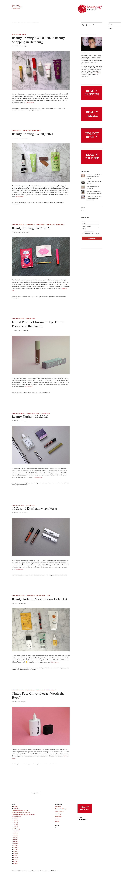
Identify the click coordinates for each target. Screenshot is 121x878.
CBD (20, 668)
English (57, 819)
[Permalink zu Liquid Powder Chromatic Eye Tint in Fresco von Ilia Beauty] (41, 373)
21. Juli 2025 (15, 46)
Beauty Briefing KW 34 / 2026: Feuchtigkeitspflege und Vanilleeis (94, 176)
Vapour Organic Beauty (21, 484)
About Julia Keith (59, 811)
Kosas (27, 108)
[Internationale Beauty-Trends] (91, 121)
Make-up (35, 764)
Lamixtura (61, 202)
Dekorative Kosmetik (18, 224)
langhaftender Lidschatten (38, 575)
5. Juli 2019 (14, 603)
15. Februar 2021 (16, 232)
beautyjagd (24, 46)
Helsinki (40, 668)
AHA (13, 202)
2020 (15, 843)
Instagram (82, 26)
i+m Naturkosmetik (47, 668)
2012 (15, 859)
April (16, 825)
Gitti (25, 483)
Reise (48, 595)
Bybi (17, 668)
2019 (15, 845)
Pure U (19, 110)
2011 (15, 861)
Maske (63, 668)
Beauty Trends (15, 5)
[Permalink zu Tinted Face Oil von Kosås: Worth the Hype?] (41, 745)
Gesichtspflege (16, 130)
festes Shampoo (20, 483)
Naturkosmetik (16, 34)
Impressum (58, 806)
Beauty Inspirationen (17, 7)
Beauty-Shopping (16, 108)
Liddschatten (35, 392)
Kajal (32, 296)
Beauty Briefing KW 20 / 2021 (32, 134)
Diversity (35, 202)
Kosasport (56, 202)
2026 (15, 806)
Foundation (14, 764)
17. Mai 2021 (15, 138)
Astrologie (14, 296)
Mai (16, 823)
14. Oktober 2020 (16, 330)
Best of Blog (58, 814)
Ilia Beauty (25, 392)
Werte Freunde (37, 110)
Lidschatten (33, 483)
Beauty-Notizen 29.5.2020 (30, 416)
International (40, 224)
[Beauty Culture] (91, 164)
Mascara (55, 296)
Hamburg (23, 108)
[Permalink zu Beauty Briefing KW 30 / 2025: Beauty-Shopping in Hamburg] (41, 89)
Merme (43, 108)
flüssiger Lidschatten (17, 392)
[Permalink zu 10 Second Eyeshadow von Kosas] (41, 556)
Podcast (22, 669)
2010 (15, 863)
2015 (15, 853)
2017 (15, 849)
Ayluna (13, 483)
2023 (15, 837)
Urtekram (34, 669)
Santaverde (24, 110)
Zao (18, 298)
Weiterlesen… (30, 102)
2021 (15, 841)
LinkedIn (86, 26)
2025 (15, 833)
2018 (15, 847)
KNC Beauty (37, 296)
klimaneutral (47, 202)
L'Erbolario (32, 108)
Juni (16, 821)
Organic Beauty (16, 8)
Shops (24, 34)
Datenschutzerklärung (90, 233)
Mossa (67, 668)
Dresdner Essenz (26, 296)
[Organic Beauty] (91, 142)
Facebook (93, 26)
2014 (15, 855)
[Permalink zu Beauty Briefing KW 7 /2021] (41, 275)
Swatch (65, 575)
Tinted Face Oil (53, 764)
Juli (15, 818)
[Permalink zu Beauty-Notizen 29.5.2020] (41, 464)
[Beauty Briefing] (91, 100)
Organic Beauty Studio (59, 108)
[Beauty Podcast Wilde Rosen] (85, 813)
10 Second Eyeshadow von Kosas (34, 508)
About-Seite (97, 73)
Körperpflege (27, 130)
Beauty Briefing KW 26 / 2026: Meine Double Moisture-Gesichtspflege (94, 198)
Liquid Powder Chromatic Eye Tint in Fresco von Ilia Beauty (38, 324)
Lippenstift (58, 668)
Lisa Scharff (38, 108)
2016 (15, 851)
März (16, 827)
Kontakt (110, 24)
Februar (17, 829)
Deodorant (29, 202)
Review (48, 392)
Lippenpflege (40, 483)
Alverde (17, 202)
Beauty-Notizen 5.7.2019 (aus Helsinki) (39, 599)
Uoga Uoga (30, 110)
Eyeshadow (15, 575)
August (16, 808)
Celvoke (19, 296)
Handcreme (35, 668)
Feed (89, 26)
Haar (37, 413)
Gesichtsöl (29, 668)
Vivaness (14, 298)
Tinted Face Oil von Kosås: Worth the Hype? (38, 695)
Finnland (24, 668)
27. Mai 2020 (15, 512)
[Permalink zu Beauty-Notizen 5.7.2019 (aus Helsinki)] (41, 651)
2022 (15, 839)
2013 (15, 857)
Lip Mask (51, 296)
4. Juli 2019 (14, 701)
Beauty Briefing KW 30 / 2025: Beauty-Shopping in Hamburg (39, 40)
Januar (16, 831)
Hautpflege (26, 764)
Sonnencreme (27, 669)
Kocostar (42, 296)
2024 (15, 835)
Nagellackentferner (53, 483)
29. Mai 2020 (15, 420)
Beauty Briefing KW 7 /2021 (31, 228)
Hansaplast (40, 202)
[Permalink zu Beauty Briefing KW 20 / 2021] (41, 181)
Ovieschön (14, 110)
